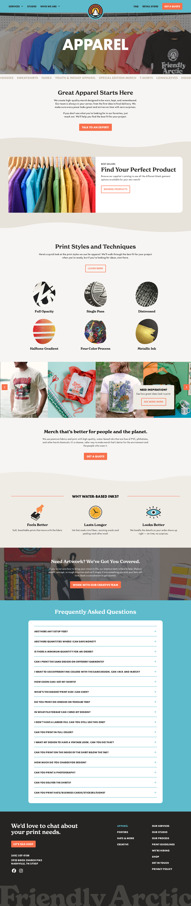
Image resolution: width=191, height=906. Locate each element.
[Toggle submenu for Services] (22, 6)
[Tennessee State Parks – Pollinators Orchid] (72, 390)
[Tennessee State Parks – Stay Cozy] (24, 390)
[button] (95, 127)
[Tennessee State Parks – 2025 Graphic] (119, 390)
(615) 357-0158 (20, 855)
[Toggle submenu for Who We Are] (59, 6)
